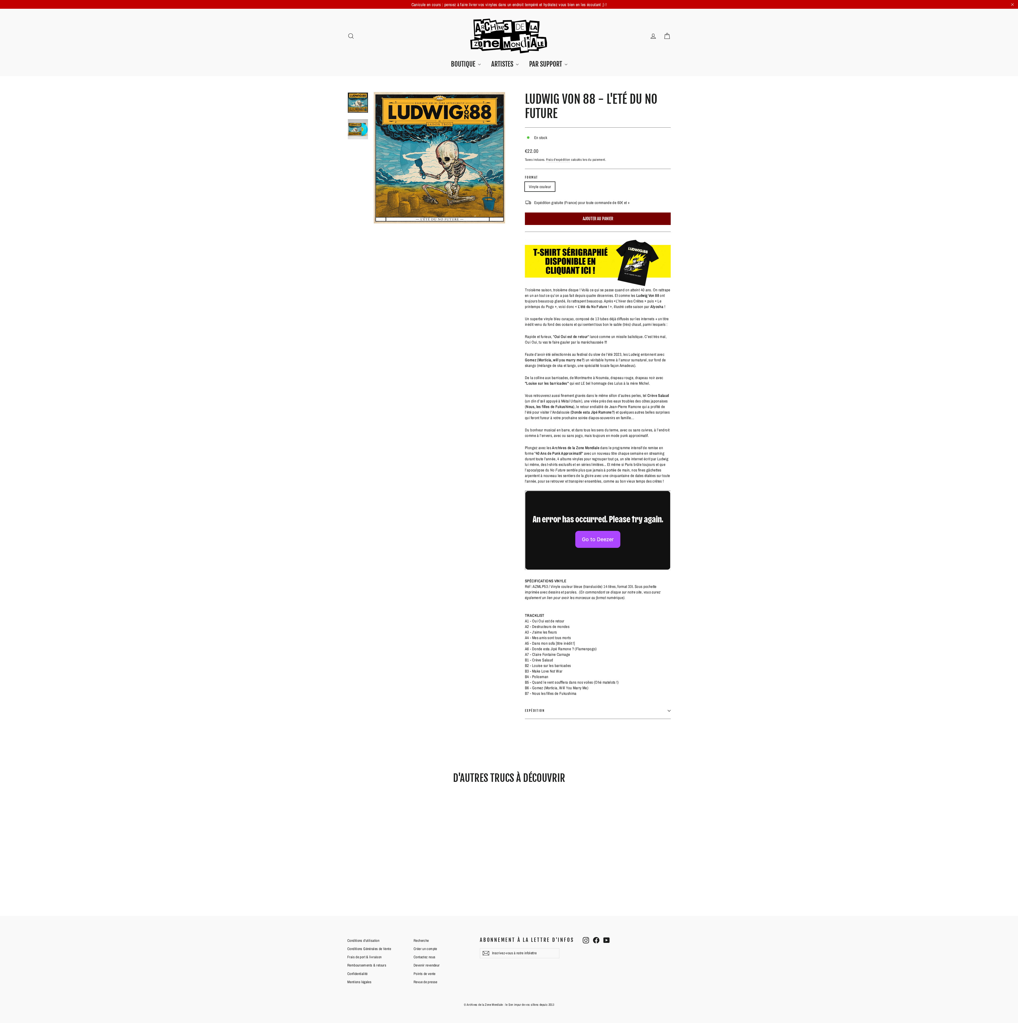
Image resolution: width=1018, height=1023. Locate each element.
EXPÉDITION (535, 711)
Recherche (421, 940)
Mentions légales (359, 981)
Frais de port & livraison (364, 957)
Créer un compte (425, 948)
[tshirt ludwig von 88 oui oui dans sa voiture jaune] (598, 263)
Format (531, 177)
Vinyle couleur (540, 186)
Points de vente (425, 973)
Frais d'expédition (558, 159)
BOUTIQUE (464, 64)
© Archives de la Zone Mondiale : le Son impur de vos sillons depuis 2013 (509, 1005)
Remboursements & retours (366, 965)
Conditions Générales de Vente (369, 948)
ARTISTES (503, 64)
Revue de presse (425, 981)
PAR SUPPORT (546, 64)
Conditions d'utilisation (363, 940)
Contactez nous (424, 957)
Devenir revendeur (427, 965)
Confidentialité (357, 973)
